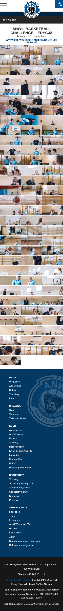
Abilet (12, 536)
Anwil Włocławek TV (19, 524)
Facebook (14, 511)
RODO (12, 463)
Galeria (12, 19)
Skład (12, 410)
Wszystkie (14, 381)
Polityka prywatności (20, 467)
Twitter (12, 516)
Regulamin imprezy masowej (24, 541)
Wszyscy (13, 479)
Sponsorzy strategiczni (21, 483)
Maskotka (14, 455)
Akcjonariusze (16, 430)
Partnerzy (14, 500)
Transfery (14, 394)
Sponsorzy (14, 496)
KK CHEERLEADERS (20, 451)
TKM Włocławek (17, 418)
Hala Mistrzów (16, 446)
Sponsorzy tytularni (19, 487)
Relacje (13, 390)
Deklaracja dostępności (21, 545)
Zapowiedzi (15, 385)
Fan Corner (15, 532)
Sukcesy (13, 442)
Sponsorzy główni (18, 491)
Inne (11, 398)
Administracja (16, 434)
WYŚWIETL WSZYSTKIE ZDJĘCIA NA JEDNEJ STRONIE (31, 41)
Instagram (14, 520)
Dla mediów (15, 459)
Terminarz (14, 414)
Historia (13, 438)
